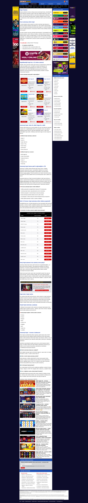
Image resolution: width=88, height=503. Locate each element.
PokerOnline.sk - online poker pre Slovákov (43, 487)
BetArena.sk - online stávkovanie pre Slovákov (28, 483)
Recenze (33, 91)
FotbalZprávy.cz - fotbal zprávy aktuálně (27, 477)
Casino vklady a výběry (57, 129)
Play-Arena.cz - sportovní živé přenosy (42, 484)
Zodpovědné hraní (58, 491)
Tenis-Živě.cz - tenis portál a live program (27, 480)
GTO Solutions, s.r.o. (60, 501)
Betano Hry (56, 81)
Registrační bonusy (57, 98)
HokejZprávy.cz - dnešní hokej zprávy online (28, 479)
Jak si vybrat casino (57, 121)
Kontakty (23, 501)
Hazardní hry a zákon (57, 115)
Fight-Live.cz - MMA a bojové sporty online (27, 476)
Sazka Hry (55, 89)
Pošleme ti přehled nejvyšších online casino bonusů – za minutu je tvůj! (34, 462)
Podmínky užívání (34, 501)
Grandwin (55, 92)
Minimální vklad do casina (58, 131)
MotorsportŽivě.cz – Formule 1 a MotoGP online (28, 482)
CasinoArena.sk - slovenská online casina (43, 486)
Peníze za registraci (57, 101)
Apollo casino (56, 90)
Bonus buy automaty (49, 7)
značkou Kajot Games (24, 181)
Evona (23, 7)
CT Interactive (55, 7)
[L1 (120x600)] (16, 36)
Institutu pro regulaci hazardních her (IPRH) (41, 491)
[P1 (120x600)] (72, 36)
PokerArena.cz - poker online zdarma (42, 479)
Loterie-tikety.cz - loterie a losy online (42, 476)
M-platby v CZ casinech (57, 134)
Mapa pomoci (46, 499)
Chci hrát (47, 218)
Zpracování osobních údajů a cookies (43, 501)
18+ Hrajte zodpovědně (52, 501)
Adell (21, 7)
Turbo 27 (46, 110)
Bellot (31, 7)
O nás (20, 501)
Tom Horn (59, 7)
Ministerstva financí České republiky (57, 490)
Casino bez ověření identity (58, 123)
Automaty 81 (27, 7)
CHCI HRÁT (24, 91)
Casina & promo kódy (57, 104)
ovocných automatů (30, 67)
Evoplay (34, 7)
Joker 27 (46, 95)
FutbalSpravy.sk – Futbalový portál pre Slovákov (28, 487)
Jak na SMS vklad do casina (58, 132)
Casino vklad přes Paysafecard (58, 135)
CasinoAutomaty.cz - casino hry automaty (42, 477)
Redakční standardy (28, 501)
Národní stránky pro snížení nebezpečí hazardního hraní (56, 499)
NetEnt (44, 7)
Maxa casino (56, 87)
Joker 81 (30, 110)
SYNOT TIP (56, 84)
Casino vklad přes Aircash (58, 138)
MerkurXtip (55, 93)
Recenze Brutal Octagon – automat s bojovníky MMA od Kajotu (43, 413)
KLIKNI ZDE (23, 42)
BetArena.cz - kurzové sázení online (27, 474)
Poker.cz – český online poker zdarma (42, 480)
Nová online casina (57, 112)
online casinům (27, 173)
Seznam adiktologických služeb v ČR (39, 499)
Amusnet (37, 7)
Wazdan (41, 7)
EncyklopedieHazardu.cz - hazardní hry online (43, 474)
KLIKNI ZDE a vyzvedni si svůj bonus (41, 290)
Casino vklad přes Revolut (58, 137)
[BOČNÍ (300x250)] (60, 73)
